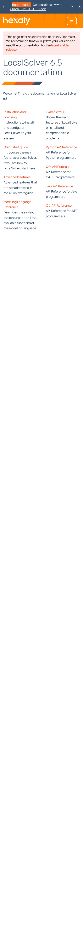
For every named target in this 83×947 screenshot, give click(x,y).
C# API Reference (59, 205)
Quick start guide (16, 147)
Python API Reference (61, 147)
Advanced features (17, 177)
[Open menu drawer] (72, 21)
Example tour (55, 112)
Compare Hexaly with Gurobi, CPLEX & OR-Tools (36, 7)
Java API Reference (59, 186)
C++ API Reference (59, 167)
